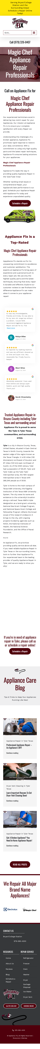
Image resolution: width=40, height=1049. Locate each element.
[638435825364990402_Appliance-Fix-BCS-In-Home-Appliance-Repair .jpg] (20, 812)
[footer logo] (11, 989)
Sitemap (24, 1038)
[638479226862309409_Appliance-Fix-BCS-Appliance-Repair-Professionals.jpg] (20, 719)
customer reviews (10, 288)
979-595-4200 (20, 941)
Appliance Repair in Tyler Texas (19, 741)
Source (5, 538)
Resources (16, 1038)
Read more (11, 328)
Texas (29, 431)
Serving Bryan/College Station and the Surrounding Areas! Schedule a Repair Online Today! (20, 7)
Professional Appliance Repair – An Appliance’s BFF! (19, 746)
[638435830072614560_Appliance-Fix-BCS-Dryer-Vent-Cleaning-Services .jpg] (20, 764)
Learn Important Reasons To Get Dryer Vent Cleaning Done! (19, 794)
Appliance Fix (13, 1036)
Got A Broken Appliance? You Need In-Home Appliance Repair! (19, 839)
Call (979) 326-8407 (20, 42)
